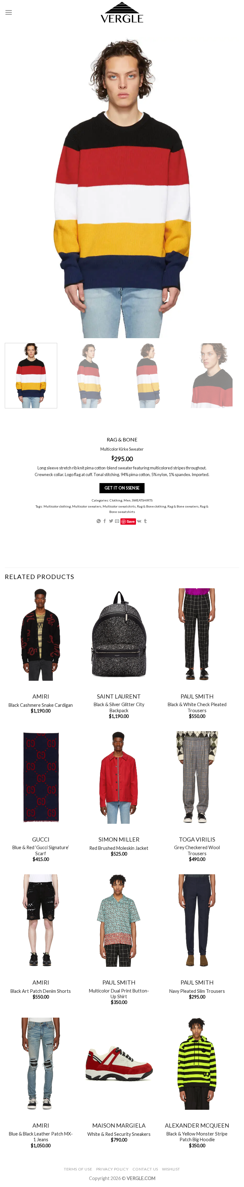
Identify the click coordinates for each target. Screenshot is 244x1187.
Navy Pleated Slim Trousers (197, 991)
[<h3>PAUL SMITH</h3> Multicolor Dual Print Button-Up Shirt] (119, 920)
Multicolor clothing (57, 506)
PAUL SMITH (197, 696)
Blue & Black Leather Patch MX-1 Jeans (41, 1137)
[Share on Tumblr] (145, 521)
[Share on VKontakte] (139, 521)
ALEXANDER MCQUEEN (197, 1125)
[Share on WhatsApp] (99, 521)
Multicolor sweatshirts (119, 506)
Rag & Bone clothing (151, 506)
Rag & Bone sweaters (183, 506)
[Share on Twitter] (111, 521)
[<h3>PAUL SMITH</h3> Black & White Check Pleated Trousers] (197, 634)
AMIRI (40, 696)
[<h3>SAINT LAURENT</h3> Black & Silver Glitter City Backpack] (119, 634)
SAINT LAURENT (119, 696)
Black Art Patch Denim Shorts (40, 991)
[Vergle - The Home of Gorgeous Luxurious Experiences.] (122, 12)
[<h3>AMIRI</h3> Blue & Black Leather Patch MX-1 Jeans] (41, 1064)
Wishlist (171, 1169)
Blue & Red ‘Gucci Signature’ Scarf (40, 850)
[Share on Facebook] (105, 521)
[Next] (223, 375)
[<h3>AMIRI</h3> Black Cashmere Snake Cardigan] (41, 634)
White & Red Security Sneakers (119, 1134)
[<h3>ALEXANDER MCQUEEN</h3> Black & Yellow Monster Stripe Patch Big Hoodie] (197, 1064)
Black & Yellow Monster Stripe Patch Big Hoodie (196, 1137)
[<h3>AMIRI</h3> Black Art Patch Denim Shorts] (41, 920)
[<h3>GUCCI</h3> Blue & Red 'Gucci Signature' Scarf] (41, 777)
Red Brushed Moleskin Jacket (118, 848)
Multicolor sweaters (86, 506)
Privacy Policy (112, 1169)
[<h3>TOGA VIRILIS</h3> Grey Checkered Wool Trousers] (197, 777)
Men (127, 500)
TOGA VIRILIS (197, 839)
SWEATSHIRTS (142, 500)
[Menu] (8, 12)
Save (131, 521)
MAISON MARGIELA (119, 1125)
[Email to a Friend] (117, 521)
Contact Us (145, 1169)
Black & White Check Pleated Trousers (197, 707)
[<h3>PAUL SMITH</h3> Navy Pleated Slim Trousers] (197, 920)
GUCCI (41, 839)
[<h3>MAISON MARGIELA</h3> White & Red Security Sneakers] (119, 1064)
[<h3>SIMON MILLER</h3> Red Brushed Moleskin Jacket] (119, 777)
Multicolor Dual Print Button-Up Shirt (119, 993)
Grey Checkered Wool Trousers (197, 850)
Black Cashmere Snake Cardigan (41, 705)
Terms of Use (78, 1169)
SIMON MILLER (118, 839)
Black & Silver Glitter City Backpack (119, 707)
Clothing (116, 500)
